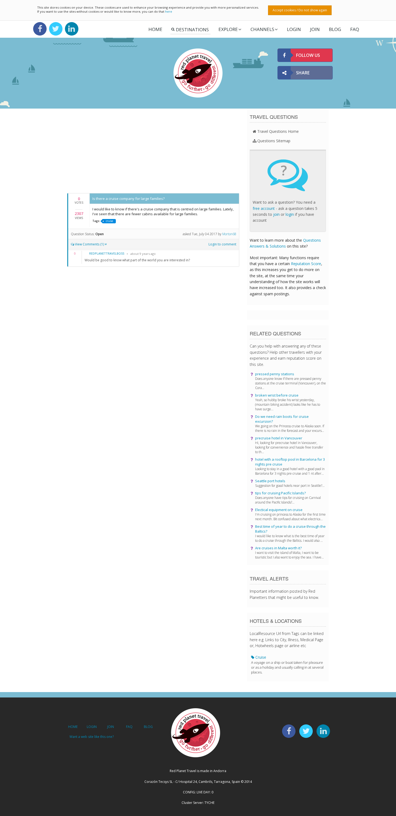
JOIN (315, 29)
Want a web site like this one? (92, 736)
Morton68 (229, 234)
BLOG (148, 726)
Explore (228, 29)
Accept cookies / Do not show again (300, 10)
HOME (73, 726)
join (276, 214)
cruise (109, 221)
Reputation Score (306, 263)
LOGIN (294, 29)
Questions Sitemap (273, 140)
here (168, 11)
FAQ (354, 29)
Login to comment (222, 244)
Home (155, 29)
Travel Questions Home (278, 131)
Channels (262, 29)
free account (264, 208)
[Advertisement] (153, 150)
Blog (335, 29)
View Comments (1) (89, 244)
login (290, 214)
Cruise (287, 665)
